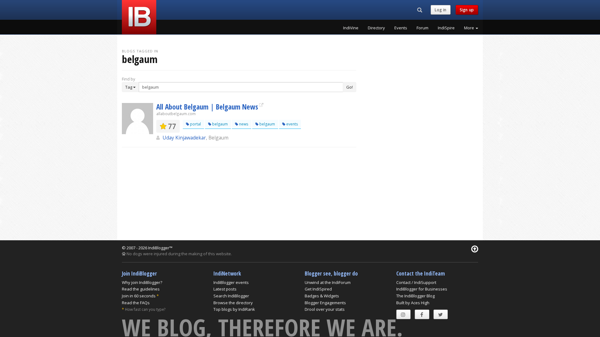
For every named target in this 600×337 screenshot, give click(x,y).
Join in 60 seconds (139, 296)
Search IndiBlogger (231, 296)
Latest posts (225, 289)
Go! (349, 87)
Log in (441, 9)
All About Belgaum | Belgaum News (207, 107)
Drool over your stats (325, 309)
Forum (422, 28)
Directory (376, 28)
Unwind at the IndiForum (328, 282)
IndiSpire (446, 28)
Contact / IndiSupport (416, 282)
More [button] (469, 28)
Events (400, 28)
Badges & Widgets (322, 296)
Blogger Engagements (325, 302)
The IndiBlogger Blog (415, 296)
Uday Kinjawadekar (184, 137)
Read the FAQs (136, 302)
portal (195, 124)
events (291, 124)
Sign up (467, 9)
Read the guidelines (141, 289)
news (243, 124)
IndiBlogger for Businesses (421, 289)
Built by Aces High (412, 302)
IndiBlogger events (231, 282)
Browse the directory (233, 302)
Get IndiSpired (318, 289)
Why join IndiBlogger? (142, 282)
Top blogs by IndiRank (234, 309)
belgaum (219, 124)
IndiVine (350, 28)
